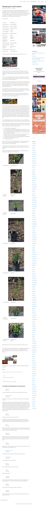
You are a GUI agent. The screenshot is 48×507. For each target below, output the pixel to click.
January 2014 (34, 326)
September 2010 (34, 395)
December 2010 (34, 389)
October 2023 (34, 163)
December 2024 (34, 154)
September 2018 (34, 243)
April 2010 (33, 404)
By (4, 8)
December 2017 (34, 258)
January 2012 (34, 365)
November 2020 (34, 202)
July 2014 (33, 321)
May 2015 (33, 310)
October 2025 (34, 143)
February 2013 (34, 341)
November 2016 (34, 282)
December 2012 (34, 345)
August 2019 (34, 226)
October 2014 (34, 317)
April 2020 (33, 215)
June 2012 (33, 356)
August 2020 (34, 208)
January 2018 (34, 256)
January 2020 (34, 221)
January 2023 (34, 176)
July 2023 (33, 167)
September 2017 (34, 263)
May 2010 (33, 402)
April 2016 (33, 293)
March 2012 (34, 362)
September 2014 (34, 319)
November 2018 (34, 239)
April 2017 (33, 273)
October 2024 (34, 156)
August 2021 (34, 189)
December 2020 (34, 200)
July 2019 (33, 228)
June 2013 (33, 334)
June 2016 (33, 289)
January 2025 (34, 152)
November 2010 (34, 391)
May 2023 (33, 171)
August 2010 (34, 397)
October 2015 (34, 304)
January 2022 (34, 184)
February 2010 (34, 408)
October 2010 (34, 393)
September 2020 (34, 206)
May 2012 (33, 358)
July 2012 (33, 354)
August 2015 (34, 308)
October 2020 (34, 204)
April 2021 (33, 193)
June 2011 (33, 378)
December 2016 (34, 280)
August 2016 (34, 286)
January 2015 (34, 313)
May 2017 (33, 271)
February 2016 (34, 297)
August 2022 (34, 180)
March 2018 (34, 252)
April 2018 (33, 250)
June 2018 (33, 247)
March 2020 (34, 217)
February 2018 (34, 254)
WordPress (31, 503)
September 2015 (34, 306)
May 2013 (33, 336)
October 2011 (34, 371)
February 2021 (34, 197)
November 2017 (34, 260)
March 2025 (34, 150)
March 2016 (34, 295)
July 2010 (33, 399)
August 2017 (34, 265)
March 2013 (34, 339)
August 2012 (34, 352)
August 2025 (34, 145)
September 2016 (34, 284)
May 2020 (33, 213)
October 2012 (34, 349)
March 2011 (34, 384)
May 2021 (33, 191)
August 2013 (34, 330)
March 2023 (34, 174)
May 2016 (33, 291)
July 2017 (33, 267)
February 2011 (34, 386)
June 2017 (33, 269)
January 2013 (34, 343)
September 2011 (34, 373)
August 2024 (34, 158)
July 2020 (33, 210)
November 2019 (34, 223)
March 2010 (34, 406)
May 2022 (33, 182)
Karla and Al (11, 85)
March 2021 (34, 195)
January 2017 (34, 278)
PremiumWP (24, 503)
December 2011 (34, 367)
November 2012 (34, 347)
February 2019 (34, 234)
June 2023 (33, 169)
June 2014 (33, 323)
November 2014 (34, 315)
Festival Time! (34, 56)
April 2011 (33, 382)
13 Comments (13, 8)
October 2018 (34, 241)
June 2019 (33, 230)
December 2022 (34, 178)
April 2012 (33, 360)
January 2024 (34, 161)
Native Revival (10, 72)
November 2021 (34, 187)
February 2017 (34, 276)
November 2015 (34, 302)
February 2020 (34, 219)
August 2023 (34, 165)
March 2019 (34, 232)
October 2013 (34, 328)
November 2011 (34, 369)
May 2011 (33, 380)
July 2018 (33, 245)
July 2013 (33, 332)
